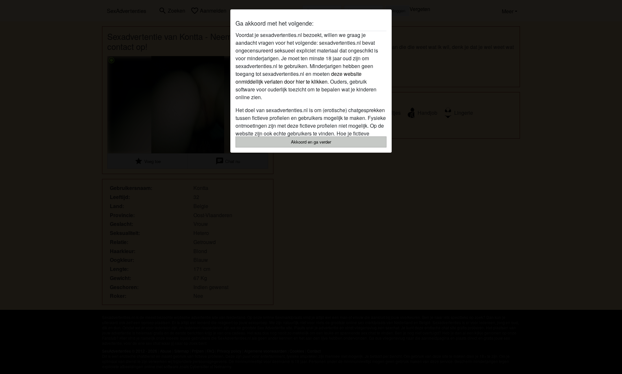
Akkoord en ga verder (311, 142)
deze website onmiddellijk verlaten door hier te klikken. (299, 77)
